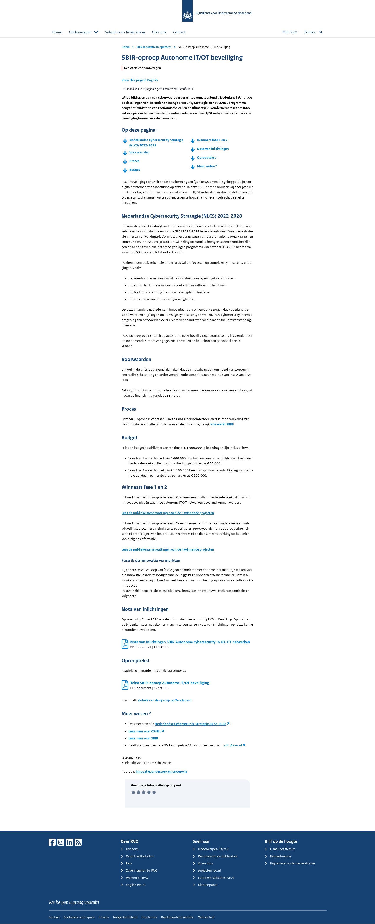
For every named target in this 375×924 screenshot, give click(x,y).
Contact (179, 32)
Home (57, 32)
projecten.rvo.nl (209, 870)
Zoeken (310, 32)
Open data (205, 863)
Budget (134, 170)
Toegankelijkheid (125, 917)
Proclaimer (149, 917)
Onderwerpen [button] (80, 32)
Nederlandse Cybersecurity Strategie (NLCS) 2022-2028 (156, 142)
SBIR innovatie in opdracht (154, 47)
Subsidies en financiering (125, 32)
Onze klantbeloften (140, 856)
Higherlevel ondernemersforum (292, 863)
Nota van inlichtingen (213, 149)
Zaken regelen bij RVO (142, 870)
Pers (129, 863)
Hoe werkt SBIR (221, 424)
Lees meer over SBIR (143, 738)
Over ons (159, 32)
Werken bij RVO (137, 878)
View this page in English (140, 80)
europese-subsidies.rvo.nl (216, 878)
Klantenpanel (207, 885)
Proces (134, 161)
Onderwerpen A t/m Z (213, 849)
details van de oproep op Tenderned (164, 700)
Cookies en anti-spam (79, 917)
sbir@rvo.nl (233, 745)
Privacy (104, 917)
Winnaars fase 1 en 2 (212, 140)
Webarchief (206, 917)
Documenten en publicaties (217, 856)
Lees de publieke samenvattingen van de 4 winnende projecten (168, 549)
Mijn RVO (289, 32)
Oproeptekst (206, 157)
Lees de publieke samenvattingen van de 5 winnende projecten (168, 513)
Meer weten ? (207, 166)
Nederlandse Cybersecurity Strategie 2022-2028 (190, 724)
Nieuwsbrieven (280, 856)
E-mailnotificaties (282, 849)
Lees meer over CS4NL (144, 731)
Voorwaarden (139, 152)
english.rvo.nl (135, 885)
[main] (187, 434)
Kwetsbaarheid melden (177, 917)
